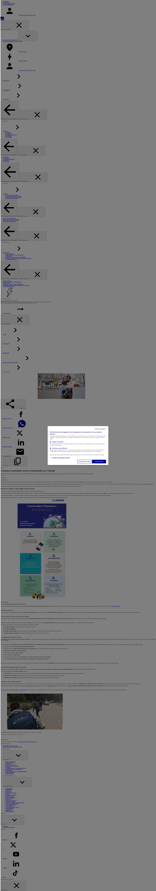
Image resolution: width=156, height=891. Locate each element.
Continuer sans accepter (100, 428)
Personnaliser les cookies (84, 461)
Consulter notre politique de (61, 457)
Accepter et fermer (99, 461)
